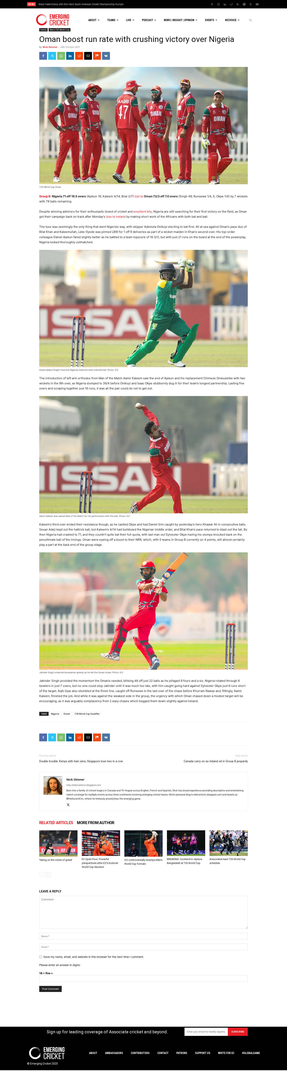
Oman (66, 713)
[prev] (170, 4)
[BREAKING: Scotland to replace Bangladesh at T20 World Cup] (186, 843)
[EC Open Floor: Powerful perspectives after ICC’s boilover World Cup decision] (101, 843)
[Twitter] (250, 4)
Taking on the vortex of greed (55, 859)
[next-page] (47, 874)
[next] (176, 4)
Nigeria (55, 713)
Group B (44, 196)
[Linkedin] (225, 4)
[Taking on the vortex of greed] (58, 843)
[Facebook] (212, 4)
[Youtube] (257, 4)
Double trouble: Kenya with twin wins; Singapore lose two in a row (81, 761)
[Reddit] (231, 4)
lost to (139, 196)
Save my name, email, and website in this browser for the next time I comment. (93, 956)
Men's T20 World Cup (59, 29)
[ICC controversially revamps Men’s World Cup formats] (143, 843)
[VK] (106, 56)
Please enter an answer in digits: (59, 965)
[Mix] (97, 56)
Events (43, 29)
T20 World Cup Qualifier (87, 713)
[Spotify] (244, 4)
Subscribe (237, 1031)
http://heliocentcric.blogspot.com (83, 785)
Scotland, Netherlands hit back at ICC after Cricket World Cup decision (74, 4)
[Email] (88, 56)
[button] (250, 20)
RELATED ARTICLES (56, 822)
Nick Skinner (50, 46)
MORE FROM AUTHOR (95, 822)
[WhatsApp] (61, 56)
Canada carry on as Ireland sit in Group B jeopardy (216, 761)
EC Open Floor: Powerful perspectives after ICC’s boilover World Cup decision (100, 863)
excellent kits (142, 211)
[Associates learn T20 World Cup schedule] (228, 843)
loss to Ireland (116, 216)
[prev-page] (41, 874)
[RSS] (238, 4)
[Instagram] (218, 4)
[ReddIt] (79, 56)
